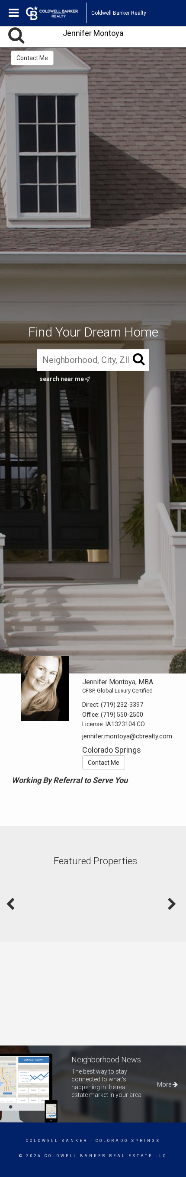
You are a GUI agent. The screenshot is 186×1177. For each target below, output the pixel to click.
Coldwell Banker (57, 1141)
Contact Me (32, 58)
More (165, 1084)
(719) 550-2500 (122, 714)
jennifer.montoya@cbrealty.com (127, 736)
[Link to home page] (56, 13)
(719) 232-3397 (122, 704)
